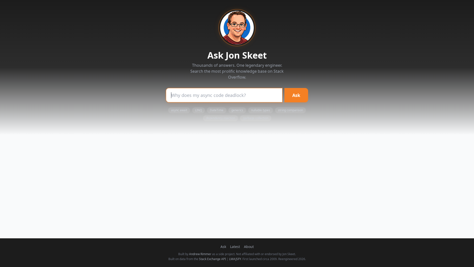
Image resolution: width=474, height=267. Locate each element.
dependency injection (220, 118)
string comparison (290, 110)
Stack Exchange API (212, 259)
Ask (296, 95)
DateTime (216, 110)
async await (179, 110)
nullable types (260, 110)
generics (237, 110)
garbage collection (255, 118)
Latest (235, 246)
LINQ (198, 110)
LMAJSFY (235, 259)
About (249, 246)
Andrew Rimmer (200, 254)
